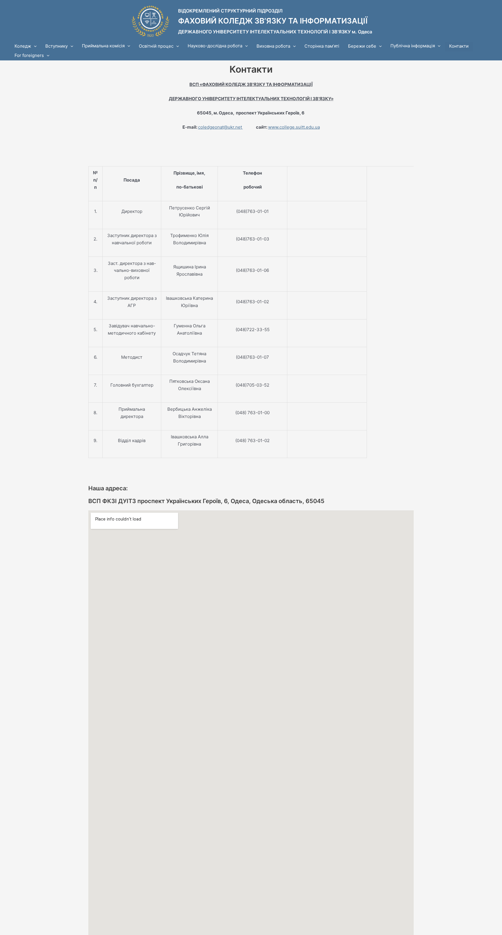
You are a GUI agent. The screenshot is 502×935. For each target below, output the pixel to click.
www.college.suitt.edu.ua (294, 127)
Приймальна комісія (103, 46)
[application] (34, 46)
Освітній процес (156, 46)
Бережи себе (362, 46)
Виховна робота (273, 46)
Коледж (23, 46)
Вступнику (56, 46)
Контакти (459, 46)
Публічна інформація (412, 46)
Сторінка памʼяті (321, 46)
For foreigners (29, 55)
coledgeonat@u (214, 127)
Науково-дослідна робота (215, 46)
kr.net (236, 127)
